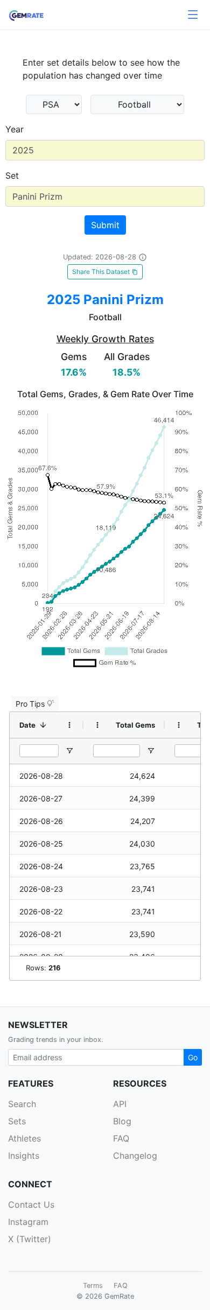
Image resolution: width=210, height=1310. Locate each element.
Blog (122, 1121)
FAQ (121, 1138)
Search (22, 1103)
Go (193, 1057)
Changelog (135, 1155)
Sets (17, 1121)
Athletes (24, 1138)
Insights (23, 1155)
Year (14, 129)
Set (12, 175)
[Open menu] (192, 15)
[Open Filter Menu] (69, 750)
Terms (93, 1285)
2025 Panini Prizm (105, 299)
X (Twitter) (29, 1239)
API (120, 1103)
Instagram (28, 1221)
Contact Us (31, 1204)
